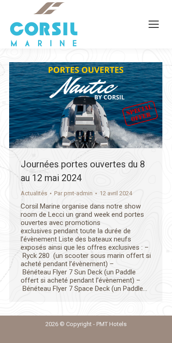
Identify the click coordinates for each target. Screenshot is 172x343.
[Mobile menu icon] (153, 24)
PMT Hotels (111, 324)
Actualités (34, 193)
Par (73, 193)
